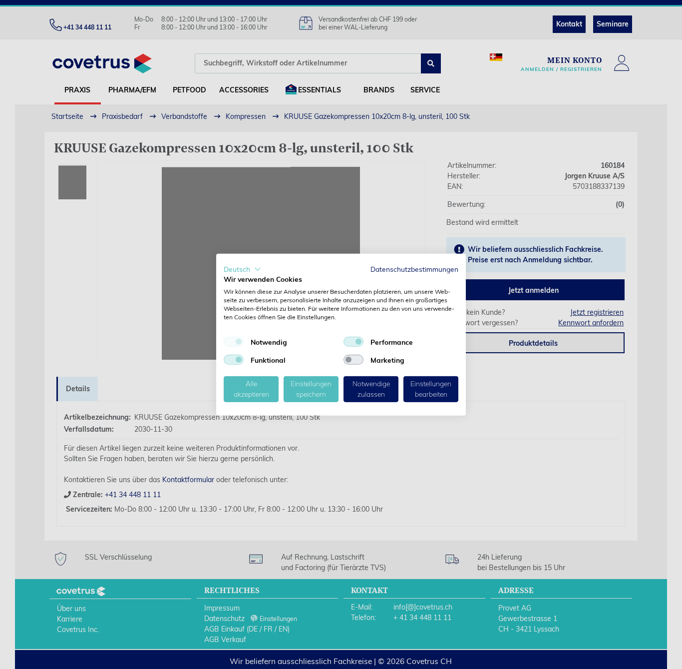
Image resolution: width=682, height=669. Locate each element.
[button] (242, 269)
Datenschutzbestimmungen (414, 268)
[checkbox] (234, 342)
